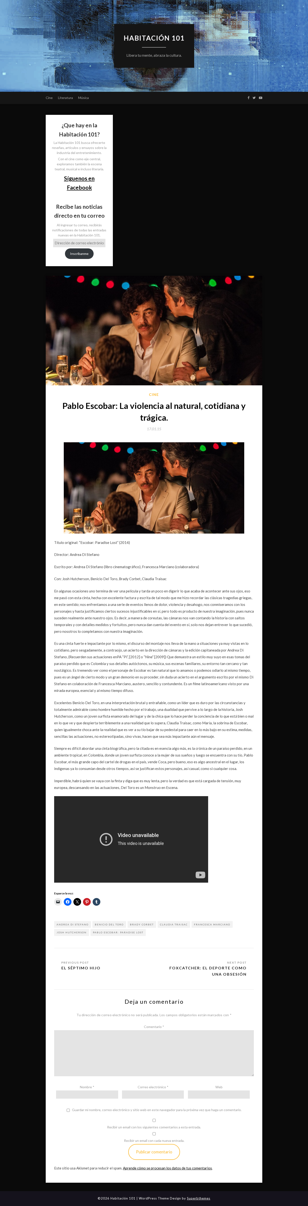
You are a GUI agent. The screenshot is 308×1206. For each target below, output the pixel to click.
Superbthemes (198, 1198)
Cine (49, 98)
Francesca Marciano (212, 924)
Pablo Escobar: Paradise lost (118, 932)
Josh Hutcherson (72, 932)
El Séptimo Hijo (81, 968)
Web (219, 1087)
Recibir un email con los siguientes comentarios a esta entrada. (154, 1127)
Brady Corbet (142, 924)
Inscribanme (79, 254)
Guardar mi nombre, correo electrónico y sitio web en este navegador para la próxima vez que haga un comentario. (157, 1110)
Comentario (154, 1027)
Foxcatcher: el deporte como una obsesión (208, 971)
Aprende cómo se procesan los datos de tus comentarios (167, 1168)
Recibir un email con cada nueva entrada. (154, 1140)
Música (83, 98)
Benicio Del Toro (109, 924)
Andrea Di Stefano (73, 924)
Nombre (87, 1087)
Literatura (65, 98)
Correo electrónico (153, 1087)
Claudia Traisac (174, 924)
